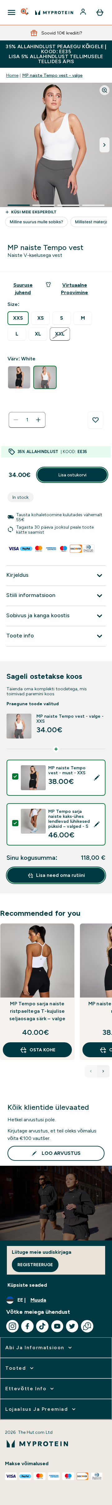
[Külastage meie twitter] (72, 1326)
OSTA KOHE (42, 1049)
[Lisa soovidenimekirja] (95, 420)
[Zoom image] (105, 90)
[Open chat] (87, 1326)
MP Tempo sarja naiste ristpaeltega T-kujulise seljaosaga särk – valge (37, 1011)
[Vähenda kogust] (16, 419)
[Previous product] (91, 1071)
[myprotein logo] (54, 12)
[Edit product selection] (97, 778)
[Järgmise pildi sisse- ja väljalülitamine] (105, 144)
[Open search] (25, 12)
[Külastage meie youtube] (57, 1326)
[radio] (18, 318)
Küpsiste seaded (27, 1285)
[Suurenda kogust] (38, 419)
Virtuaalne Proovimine (74, 288)
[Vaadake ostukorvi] (99, 12)
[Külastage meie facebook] (27, 1326)
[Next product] (103, 1071)
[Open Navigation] (11, 12)
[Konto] (83, 12)
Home (12, 75)
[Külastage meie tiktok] (42, 1326)
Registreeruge (35, 1264)
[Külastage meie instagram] (12, 1326)
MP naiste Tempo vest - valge (52, 75)
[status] (27, 419)
